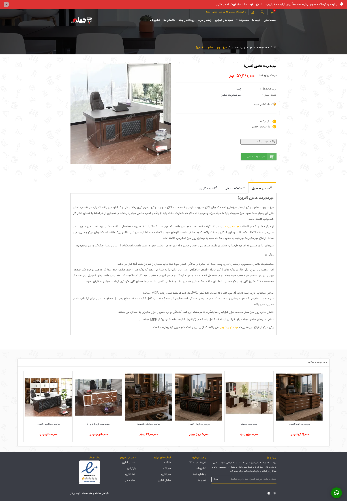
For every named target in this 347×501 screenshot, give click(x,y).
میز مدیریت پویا (228, 327)
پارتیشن (131, 468)
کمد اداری (130, 474)
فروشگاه (167, 468)
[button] (262, 12)
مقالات (167, 462)
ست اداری (130, 480)
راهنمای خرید (204, 20)
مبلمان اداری (164, 480)
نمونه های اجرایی (224, 20)
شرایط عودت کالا (197, 462)
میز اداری (166, 474)
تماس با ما (155, 20)
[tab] (262, 188)
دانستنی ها (169, 20)
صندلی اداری (129, 462)
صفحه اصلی (270, 20)
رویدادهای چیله (186, 20)
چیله (238, 88)
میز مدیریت (232, 226)
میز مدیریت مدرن (242, 47)
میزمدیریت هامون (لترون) (211, 47)
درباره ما (256, 20)
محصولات (244, 20)
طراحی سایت (102, 493)
